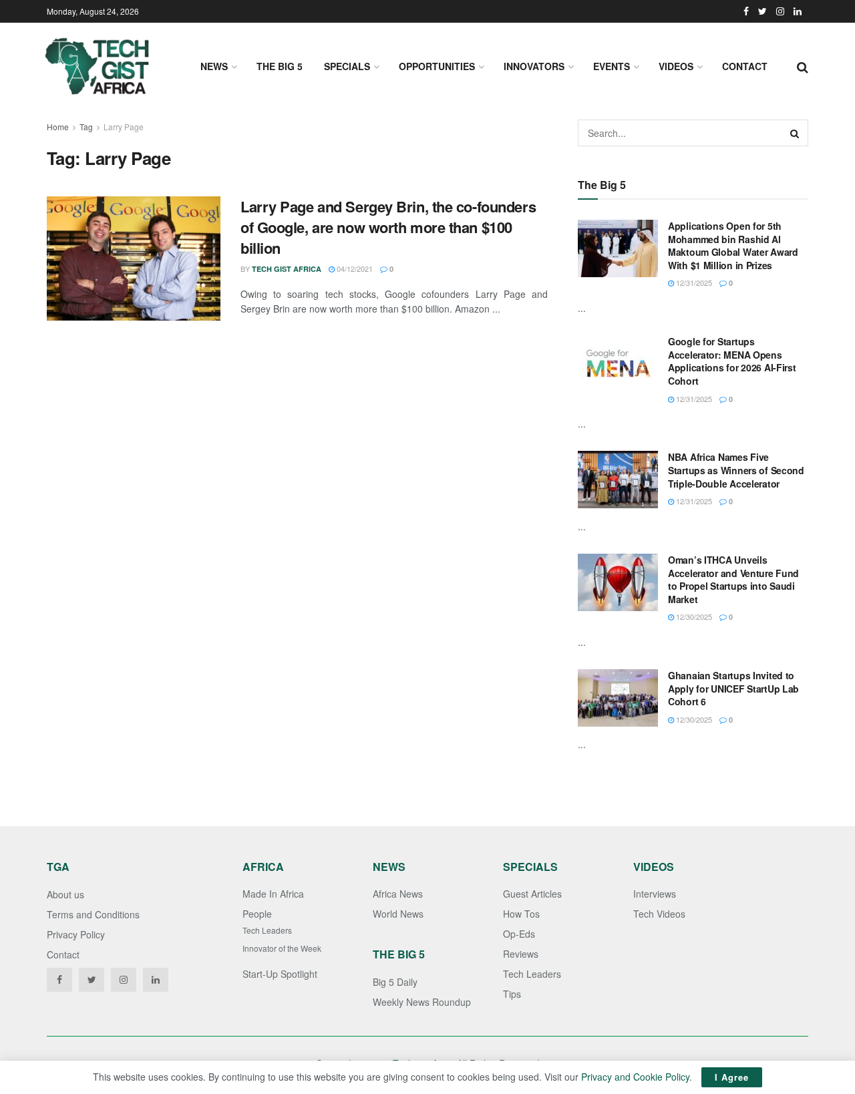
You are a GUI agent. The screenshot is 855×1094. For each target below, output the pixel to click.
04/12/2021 (354, 268)
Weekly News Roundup (422, 1002)
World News (398, 913)
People (257, 913)
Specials (347, 66)
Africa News (398, 893)
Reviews (520, 953)
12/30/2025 (693, 616)
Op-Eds (519, 933)
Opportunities (437, 66)
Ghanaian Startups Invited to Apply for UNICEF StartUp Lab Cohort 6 (733, 688)
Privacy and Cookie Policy (635, 1076)
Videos (676, 66)
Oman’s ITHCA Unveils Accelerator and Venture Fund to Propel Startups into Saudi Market (733, 579)
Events (611, 66)
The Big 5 (279, 66)
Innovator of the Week (281, 948)
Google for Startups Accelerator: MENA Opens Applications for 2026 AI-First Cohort (732, 361)
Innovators (534, 66)
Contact (744, 66)
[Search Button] (795, 133)
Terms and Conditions (93, 914)
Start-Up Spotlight (279, 973)
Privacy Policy (76, 934)
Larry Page (124, 126)
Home (58, 126)
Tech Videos (659, 913)
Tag (86, 126)
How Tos (521, 913)
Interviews (654, 893)
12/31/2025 (693, 282)
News (214, 66)
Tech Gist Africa (286, 269)
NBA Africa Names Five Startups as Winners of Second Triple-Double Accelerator (736, 470)
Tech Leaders (267, 930)
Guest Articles (532, 893)
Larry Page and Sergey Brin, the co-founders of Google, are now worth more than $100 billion (388, 227)
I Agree (732, 1077)
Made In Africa (273, 893)
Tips (512, 993)
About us (65, 894)
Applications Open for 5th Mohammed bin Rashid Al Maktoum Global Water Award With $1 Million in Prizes (733, 245)
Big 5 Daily (395, 981)
